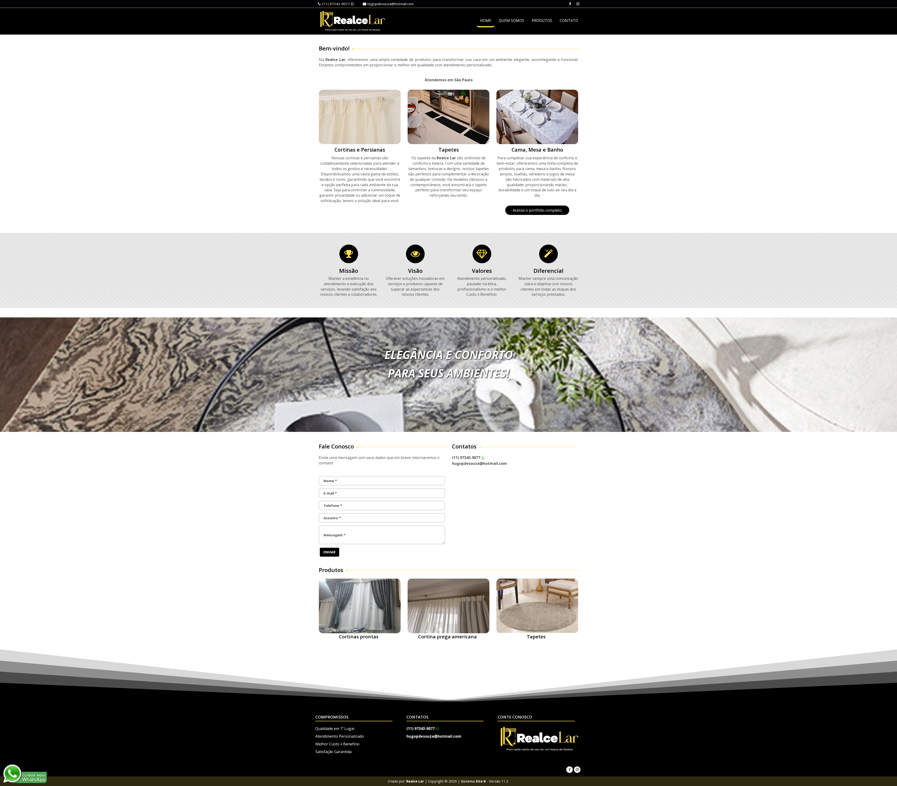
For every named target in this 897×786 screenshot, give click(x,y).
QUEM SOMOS (511, 20)
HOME (485, 20)
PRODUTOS (542, 20)
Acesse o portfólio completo (537, 210)
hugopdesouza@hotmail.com (390, 3)
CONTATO (569, 20)
